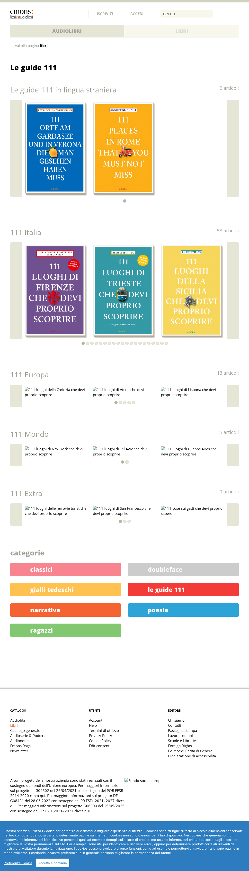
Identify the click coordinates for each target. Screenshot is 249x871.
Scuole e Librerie (182, 740)
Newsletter (19, 750)
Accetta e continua (52, 863)
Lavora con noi (180, 735)
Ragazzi (41, 630)
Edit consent (99, 745)
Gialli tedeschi (52, 589)
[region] (124, 846)
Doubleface (165, 569)
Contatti (174, 725)
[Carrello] (222, 13)
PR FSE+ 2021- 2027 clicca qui (64, 810)
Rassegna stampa (182, 730)
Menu (235, 13)
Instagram (69, 13)
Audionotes (19, 740)
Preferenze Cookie (18, 863)
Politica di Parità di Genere (190, 750)
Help (93, 725)
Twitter (58, 13)
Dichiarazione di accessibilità (192, 755)
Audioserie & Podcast (28, 735)
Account (95, 720)
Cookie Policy (100, 740)
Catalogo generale (25, 730)
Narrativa (45, 610)
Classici (41, 569)
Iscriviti (105, 13)
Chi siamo (176, 720)
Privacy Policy (100, 735)
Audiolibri (67, 31)
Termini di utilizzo (104, 730)
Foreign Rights (180, 745)
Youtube (80, 13)
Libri (181, 31)
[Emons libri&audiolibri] (24, 15)
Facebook (48, 13)
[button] (124, 201)
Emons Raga (20, 745)
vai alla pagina (31, 45)
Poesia (158, 610)
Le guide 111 (166, 589)
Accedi (136, 13)
